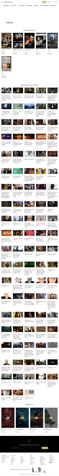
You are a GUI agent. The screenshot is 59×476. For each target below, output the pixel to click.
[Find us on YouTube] (51, 462)
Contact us (51, 458)
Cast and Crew (3, 459)
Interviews (36, 5)
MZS (31, 460)
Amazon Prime (13, 458)
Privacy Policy (38, 474)
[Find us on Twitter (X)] (52, 462)
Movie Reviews (6, 5)
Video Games (42, 458)
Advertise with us (52, 459)
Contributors (53, 5)
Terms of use (32, 474)
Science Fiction (23, 460)
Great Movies (22, 5)
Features (41, 460)
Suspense (22, 461)
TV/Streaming (29, 5)
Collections (13, 5)
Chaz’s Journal (32, 458)
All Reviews (3, 458)
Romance (22, 459)
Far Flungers (32, 461)
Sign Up (2, 462)
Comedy (12, 459)
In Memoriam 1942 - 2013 (26, 469)
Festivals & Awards (44, 5)
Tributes (31, 464)
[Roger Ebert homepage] (7, 2)
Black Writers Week (43, 459)
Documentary (13, 460)
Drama (12, 461)
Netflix (22, 458)
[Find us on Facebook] (49, 462)
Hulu (11, 464)
